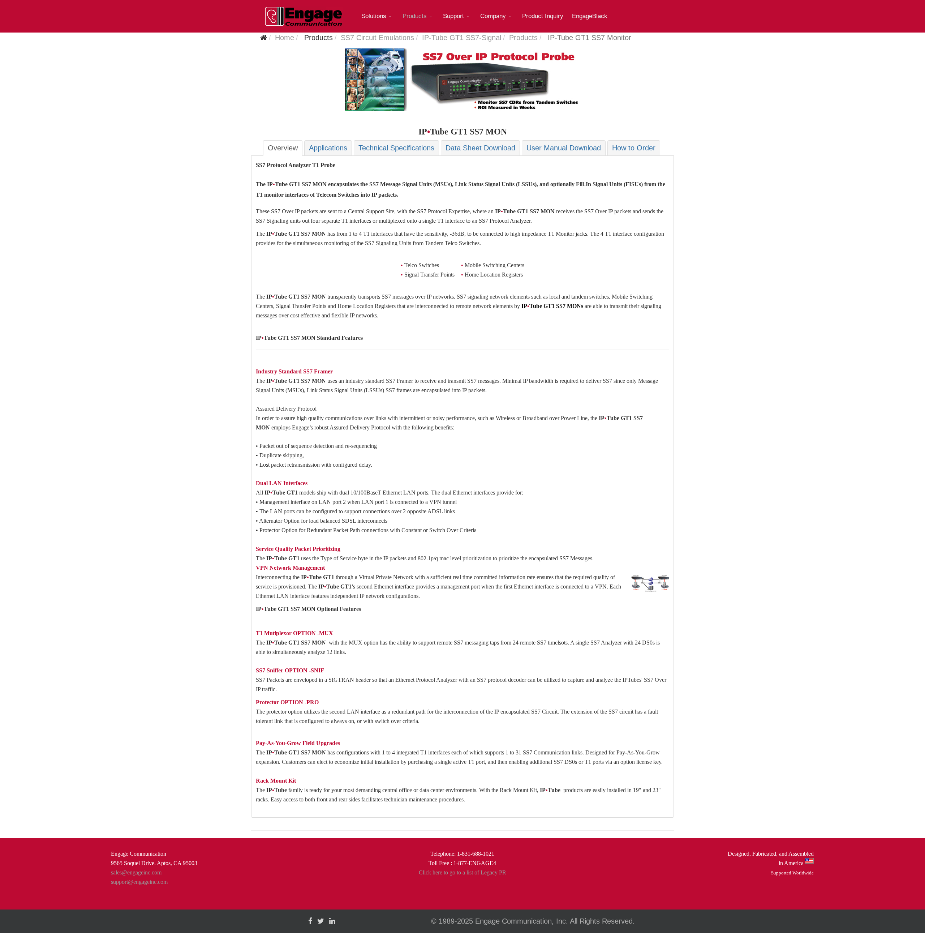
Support (453, 16)
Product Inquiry (542, 16)
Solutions (373, 16)
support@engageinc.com (139, 882)
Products (415, 16)
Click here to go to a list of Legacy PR (462, 872)
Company (493, 16)
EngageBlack (589, 16)
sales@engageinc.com (136, 872)
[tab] (282, 148)
